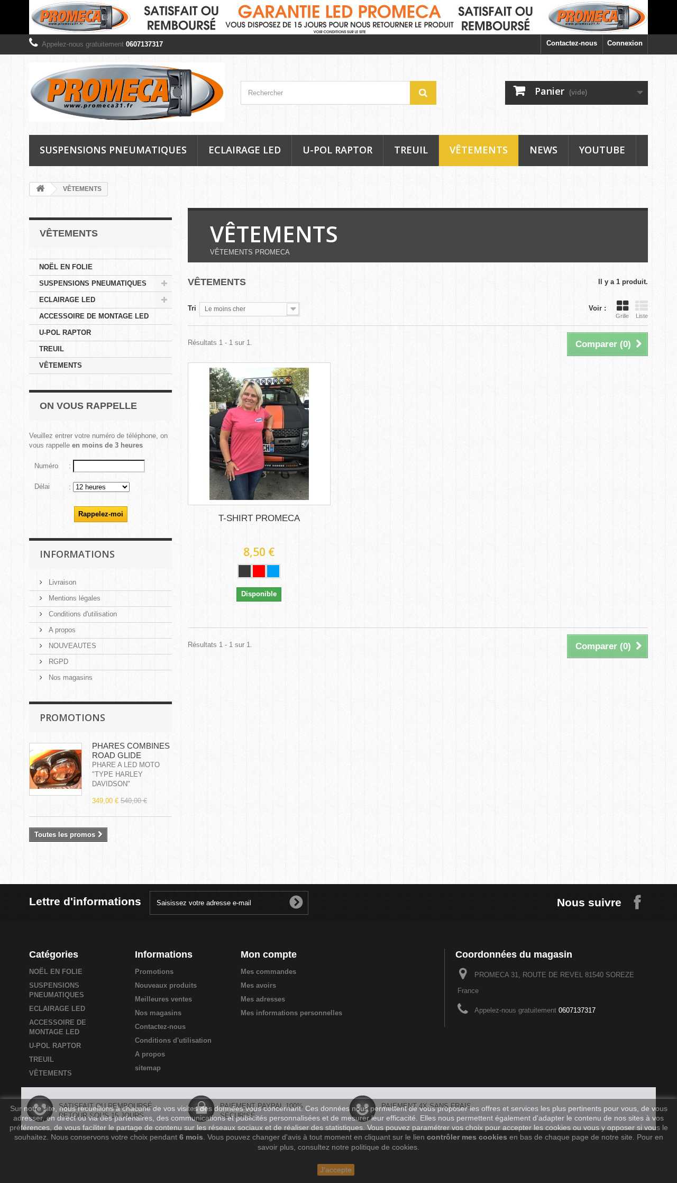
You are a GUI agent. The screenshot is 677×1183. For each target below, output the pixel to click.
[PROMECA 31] (127, 92)
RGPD (57, 662)
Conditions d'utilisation (82, 614)
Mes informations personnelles (291, 1013)
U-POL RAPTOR (337, 149)
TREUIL (411, 149)
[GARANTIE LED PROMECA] (338, 17)
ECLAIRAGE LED (244, 149)
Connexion (625, 43)
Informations (77, 554)
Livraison (61, 582)
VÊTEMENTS (479, 149)
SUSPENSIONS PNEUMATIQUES (113, 149)
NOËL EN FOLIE (66, 267)
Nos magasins (70, 677)
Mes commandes (268, 972)
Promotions (72, 717)
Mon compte (269, 954)
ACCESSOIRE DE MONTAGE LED (94, 316)
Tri (192, 308)
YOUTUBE (602, 149)
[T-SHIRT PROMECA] (259, 434)
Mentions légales (73, 598)
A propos (61, 630)
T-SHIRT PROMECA (259, 518)
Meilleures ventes (163, 999)
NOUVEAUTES (71, 646)
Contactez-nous (571, 43)
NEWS (543, 149)
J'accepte (336, 1170)
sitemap (148, 1068)
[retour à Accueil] (40, 189)
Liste (642, 316)
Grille (622, 316)
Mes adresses (263, 999)
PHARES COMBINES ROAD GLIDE (131, 750)
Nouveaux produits (166, 985)
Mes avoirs (258, 985)
